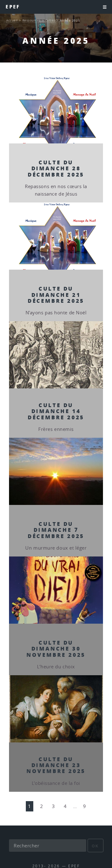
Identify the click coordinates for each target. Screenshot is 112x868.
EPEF (13, 6)
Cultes (50, 20)
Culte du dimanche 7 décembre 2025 (56, 530)
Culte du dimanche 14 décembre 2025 (56, 411)
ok (95, 846)
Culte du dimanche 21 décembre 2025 (56, 294)
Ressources (31, 20)
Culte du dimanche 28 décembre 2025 (56, 168)
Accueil (12, 20)
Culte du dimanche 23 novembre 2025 (56, 765)
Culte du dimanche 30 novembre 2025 (56, 648)
